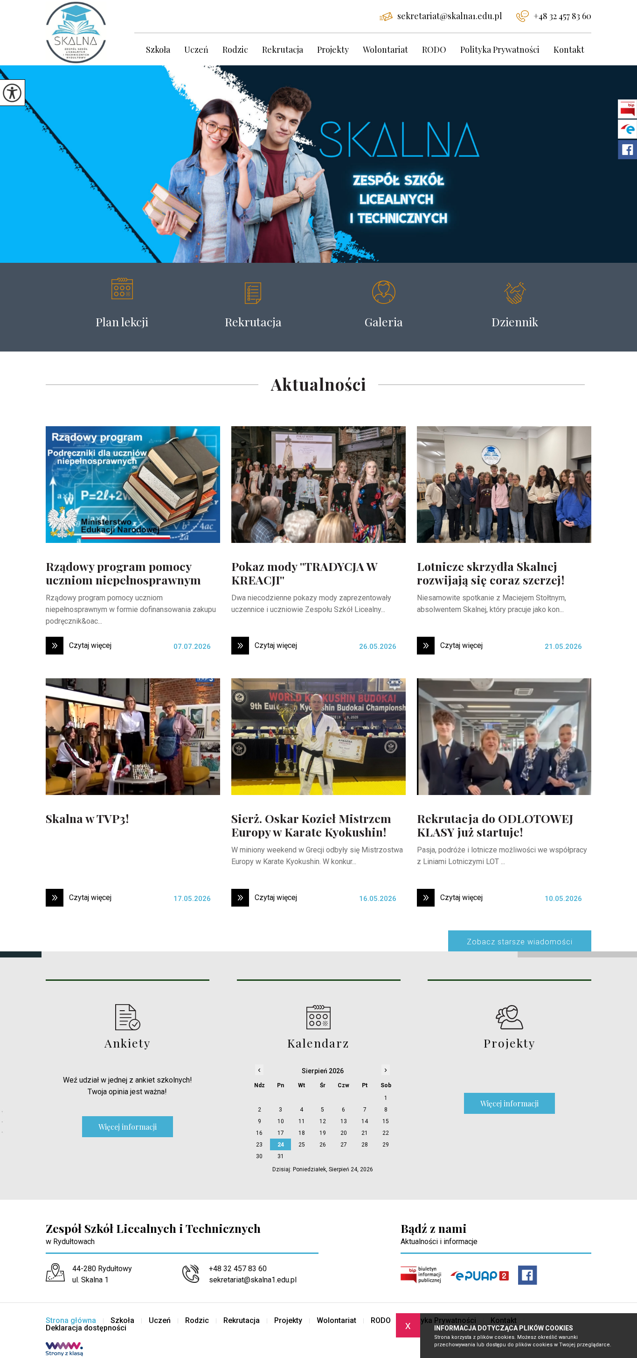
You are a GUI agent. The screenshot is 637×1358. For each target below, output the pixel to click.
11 (301, 1121)
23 (259, 1144)
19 (322, 1133)
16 (259, 1133)
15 (385, 1121)
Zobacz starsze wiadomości (520, 941)
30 (259, 1156)
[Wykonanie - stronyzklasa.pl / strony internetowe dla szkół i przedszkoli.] (64, 1350)
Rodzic (235, 49)
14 (364, 1121)
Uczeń (196, 49)
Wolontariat (385, 49)
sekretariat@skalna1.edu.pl (449, 15)
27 (343, 1144)
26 (322, 1144)
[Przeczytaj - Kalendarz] (319, 1017)
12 (322, 1121)
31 (280, 1156)
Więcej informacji (127, 1127)
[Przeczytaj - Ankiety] (127, 1017)
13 (343, 1121)
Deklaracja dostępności (86, 1328)
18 (301, 1133)
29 (385, 1144)
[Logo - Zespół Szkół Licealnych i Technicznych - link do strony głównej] (90, 32)
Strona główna (71, 1320)
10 (280, 1121)
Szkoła (158, 49)
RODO (434, 49)
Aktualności (318, 385)
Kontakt (569, 49)
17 (280, 1133)
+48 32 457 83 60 (562, 15)
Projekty (333, 49)
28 (364, 1144)
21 (364, 1133)
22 (385, 1133)
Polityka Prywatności (500, 49)
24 (280, 1144)
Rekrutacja (282, 49)
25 (301, 1144)
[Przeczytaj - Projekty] (509, 1017)
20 (343, 1133)
